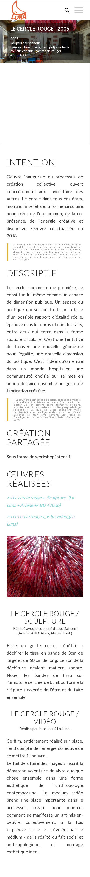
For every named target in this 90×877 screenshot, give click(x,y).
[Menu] (76, 10)
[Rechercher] (65, 10)
